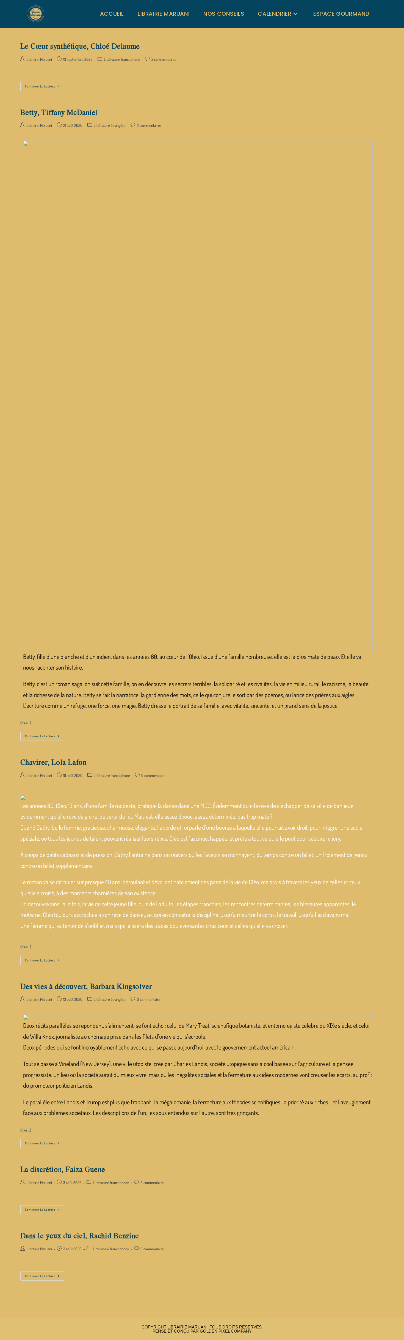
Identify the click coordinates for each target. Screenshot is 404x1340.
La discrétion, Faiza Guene (63, 1169)
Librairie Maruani (39, 59)
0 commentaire (153, 775)
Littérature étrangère (110, 125)
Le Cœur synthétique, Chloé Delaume (80, 46)
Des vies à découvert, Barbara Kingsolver (86, 986)
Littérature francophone (122, 59)
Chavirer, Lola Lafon (53, 762)
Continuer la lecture (44, 85)
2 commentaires (163, 59)
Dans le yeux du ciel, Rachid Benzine (79, 1235)
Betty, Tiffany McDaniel (59, 112)
